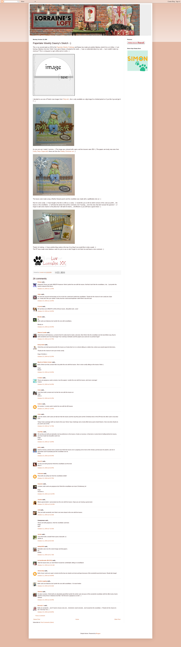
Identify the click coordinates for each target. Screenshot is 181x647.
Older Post (117, 619)
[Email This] (56, 272)
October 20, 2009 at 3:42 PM (46, 384)
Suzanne (40, 484)
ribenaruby (41, 571)
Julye (39, 294)
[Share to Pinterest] (64, 272)
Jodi (39, 510)
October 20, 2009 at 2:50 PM (46, 327)
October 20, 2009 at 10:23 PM (46, 494)
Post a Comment (40, 615)
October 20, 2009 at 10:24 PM (46, 504)
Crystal (40, 306)
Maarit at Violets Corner (45, 362)
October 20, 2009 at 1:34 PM (46, 301)
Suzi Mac (40, 432)
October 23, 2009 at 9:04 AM (46, 586)
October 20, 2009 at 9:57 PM (46, 478)
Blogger (98, 633)
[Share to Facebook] (62, 272)
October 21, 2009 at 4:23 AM (46, 515)
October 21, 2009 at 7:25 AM (46, 528)
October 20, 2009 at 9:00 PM (46, 455)
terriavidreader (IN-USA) (45, 560)
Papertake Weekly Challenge (65, 47)
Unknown (40, 473)
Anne (39, 390)
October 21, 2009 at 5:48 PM (46, 575)
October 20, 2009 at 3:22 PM (46, 356)
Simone (40, 591)
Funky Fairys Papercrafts (40, 151)
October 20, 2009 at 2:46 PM (46, 311)
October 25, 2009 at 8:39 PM (46, 612)
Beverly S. (41, 605)
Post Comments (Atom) (47, 622)
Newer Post (36, 619)
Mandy (40, 317)
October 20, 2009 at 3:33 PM (46, 372)
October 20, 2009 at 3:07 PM (46, 339)
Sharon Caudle (42, 332)
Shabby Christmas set (67, 151)
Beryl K (40, 461)
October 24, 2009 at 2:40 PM (46, 600)
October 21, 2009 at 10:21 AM (46, 565)
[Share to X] (60, 272)
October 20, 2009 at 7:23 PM (46, 408)
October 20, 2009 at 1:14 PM (46, 288)
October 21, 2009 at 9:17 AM (46, 555)
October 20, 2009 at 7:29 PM (46, 442)
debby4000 (41, 546)
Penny (39, 282)
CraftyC (40, 378)
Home (77, 619)
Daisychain (41, 344)
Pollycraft (65, 99)
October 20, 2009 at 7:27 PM (46, 426)
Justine (40, 499)
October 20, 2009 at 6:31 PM (46, 398)
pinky (39, 447)
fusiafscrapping (42, 581)
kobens (40, 404)
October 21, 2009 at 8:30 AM (46, 541)
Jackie (40, 534)
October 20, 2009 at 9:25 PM (46, 468)
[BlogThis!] (58, 272)
